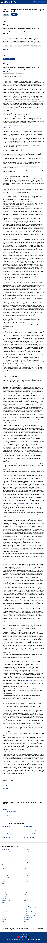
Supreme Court (5, 894)
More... (3, 864)
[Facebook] (21, 937)
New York (26, 898)
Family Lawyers (5, 860)
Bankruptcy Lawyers (6, 851)
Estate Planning (27, 859)
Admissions (26, 872)
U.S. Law (5, 4)
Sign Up (43, 1)
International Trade (6, 877)
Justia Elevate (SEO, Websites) (30, 913)
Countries (4, 919)
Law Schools (27, 868)
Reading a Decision (29, 837)
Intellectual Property (6, 876)
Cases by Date (6, 826)
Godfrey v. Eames (30, 680)
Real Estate (4, 879)
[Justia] (10, 2)
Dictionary (26, 870)
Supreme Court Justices (8, 834)
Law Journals (26, 877)
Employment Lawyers (7, 857)
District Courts (5, 898)
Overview (6, 14)
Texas (25, 900)
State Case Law (27, 893)
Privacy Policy (38, 939)
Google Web (6, 788)
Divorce (25, 855)
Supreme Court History (30, 830)
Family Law (26, 860)
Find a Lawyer (5, 849)
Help (25, 939)
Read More (5, 49)
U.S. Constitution (5, 889)
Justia (2, 4)
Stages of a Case (6, 837)
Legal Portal (15, 939)
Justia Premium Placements (30, 911)
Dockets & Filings (6, 900)
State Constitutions (28, 889)
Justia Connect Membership (30, 908)
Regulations (4, 893)
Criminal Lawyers (6, 855)
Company (21, 939)
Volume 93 (34, 4)
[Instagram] (22, 937)
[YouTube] (19, 937)
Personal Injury (27, 862)
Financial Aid (26, 874)
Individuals (26, 849)
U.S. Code (4, 891)
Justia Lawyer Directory (29, 909)
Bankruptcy (26, 851)
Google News (6, 791)
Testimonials (26, 919)
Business (4, 868)
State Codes (26, 891)
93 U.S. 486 (32, 67)
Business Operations (6, 872)
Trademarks (4, 917)
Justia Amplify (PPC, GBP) (29, 915)
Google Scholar (6, 783)
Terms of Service (30, 939)
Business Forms (5, 911)
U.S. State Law (27, 887)
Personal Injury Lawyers (7, 862)
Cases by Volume (6, 830)
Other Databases (6, 906)
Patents (3, 915)
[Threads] (24, 937)
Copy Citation (8, 815)
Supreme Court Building (30, 834)
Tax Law (4, 881)
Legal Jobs (4, 908)
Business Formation (6, 870)
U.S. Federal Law (6, 887)
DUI (24, 857)
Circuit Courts (5, 896)
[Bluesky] (26, 937)
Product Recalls (5, 913)
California (26, 894)
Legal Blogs (4, 909)
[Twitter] (28, 937)
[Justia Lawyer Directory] (29, 937)
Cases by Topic (28, 826)
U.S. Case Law (11, 4)
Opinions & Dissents (9, 58)
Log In (38, 1)
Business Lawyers (6, 853)
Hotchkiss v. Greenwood (9, 95)
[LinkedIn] (17, 937)
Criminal (25, 853)
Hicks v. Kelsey (22, 503)
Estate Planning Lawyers (7, 859)
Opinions (14, 14)
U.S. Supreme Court (18, 4)
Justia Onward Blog (28, 917)
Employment (5, 874)
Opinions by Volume (27, 4)
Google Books (6, 785)
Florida (25, 896)
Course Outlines (27, 876)
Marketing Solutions (29, 906)
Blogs (25, 879)
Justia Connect (8, 939)
